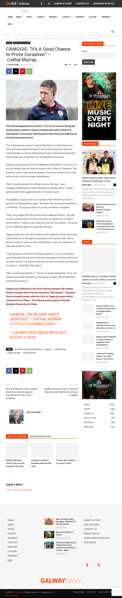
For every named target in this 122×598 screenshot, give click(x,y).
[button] (112, 31)
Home (8, 38)
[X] (49, 3)
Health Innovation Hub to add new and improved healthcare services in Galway (61, 392)
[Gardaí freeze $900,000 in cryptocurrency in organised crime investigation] (88, 340)
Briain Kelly (86, 185)
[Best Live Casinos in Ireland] (49, 534)
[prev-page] (8, 472)
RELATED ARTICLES (17, 436)
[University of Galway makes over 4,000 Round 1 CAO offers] (88, 356)
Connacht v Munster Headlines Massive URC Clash (41, 463)
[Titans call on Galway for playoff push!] (67, 450)
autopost (47, 349)
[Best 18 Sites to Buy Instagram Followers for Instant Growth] (49, 521)
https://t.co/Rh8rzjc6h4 (32, 324)
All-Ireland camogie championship (28, 349)
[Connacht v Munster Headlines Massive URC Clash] (42, 450)
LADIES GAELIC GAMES (31, 38)
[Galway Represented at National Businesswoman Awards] (88, 207)
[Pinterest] (23, 71)
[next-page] (12, 472)
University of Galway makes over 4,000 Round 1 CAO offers (105, 356)
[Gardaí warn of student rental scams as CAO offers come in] (99, 260)
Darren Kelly (14, 64)
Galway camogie (13, 353)
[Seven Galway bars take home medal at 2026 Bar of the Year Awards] (99, 162)
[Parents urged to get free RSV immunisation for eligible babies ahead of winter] (88, 309)
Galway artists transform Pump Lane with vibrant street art (105, 325)
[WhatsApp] (29, 71)
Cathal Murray (60, 349)
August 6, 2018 (22, 337)
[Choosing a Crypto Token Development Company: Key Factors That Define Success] (88, 224)
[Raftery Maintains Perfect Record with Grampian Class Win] (17, 450)
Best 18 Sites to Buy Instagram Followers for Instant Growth (66, 521)
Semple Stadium (29, 353)
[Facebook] (41, 3)
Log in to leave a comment (19, 490)
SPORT (16, 38)
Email (84, 51)
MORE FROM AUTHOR (40, 436)
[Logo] (26, 11)
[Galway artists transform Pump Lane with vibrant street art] (88, 325)
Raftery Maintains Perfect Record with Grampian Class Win (15, 463)
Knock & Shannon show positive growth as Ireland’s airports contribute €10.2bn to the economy (22, 394)
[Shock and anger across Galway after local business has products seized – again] (49, 545)
